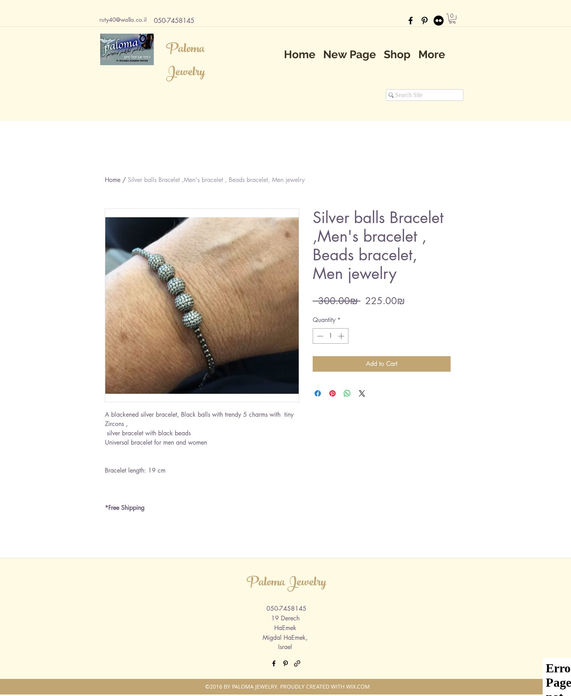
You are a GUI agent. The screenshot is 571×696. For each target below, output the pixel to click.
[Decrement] (319, 336)
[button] (452, 19)
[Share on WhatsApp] (347, 393)
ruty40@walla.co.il (122, 19)
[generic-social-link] (297, 663)
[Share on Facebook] (317, 393)
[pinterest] (425, 21)
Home (112, 180)
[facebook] (411, 21)
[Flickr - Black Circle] (438, 21)
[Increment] (341, 336)
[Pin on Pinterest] (332, 393)
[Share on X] (362, 393)
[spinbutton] (330, 336)
